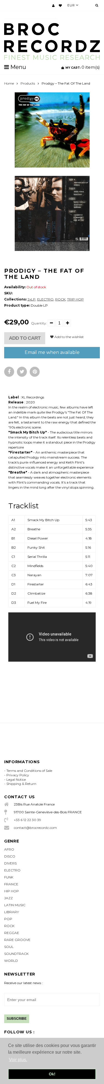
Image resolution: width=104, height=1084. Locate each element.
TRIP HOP (75, 299)
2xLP (31, 299)
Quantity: (39, 323)
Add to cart (24, 338)
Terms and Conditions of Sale (29, 770)
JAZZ (8, 898)
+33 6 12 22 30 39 (27, 820)
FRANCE (11, 884)
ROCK (60, 299)
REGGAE (11, 933)
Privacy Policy (17, 775)
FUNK (8, 877)
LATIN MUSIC (15, 905)
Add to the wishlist (69, 337)
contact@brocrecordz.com (35, 828)
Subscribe (17, 1019)
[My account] (53, 6)
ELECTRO (45, 299)
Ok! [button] (52, 1074)
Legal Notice (16, 779)
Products (28, 83)
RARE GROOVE (17, 940)
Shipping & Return (21, 784)
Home (9, 83)
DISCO (9, 856)
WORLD (11, 961)
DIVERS (10, 863)
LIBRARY (11, 912)
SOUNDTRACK (16, 954)
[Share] (9, 372)
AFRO (9, 849)
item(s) (82, 67)
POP (8, 919)
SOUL (9, 947)
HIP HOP (11, 891)
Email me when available (52, 352)
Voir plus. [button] (18, 1059)
